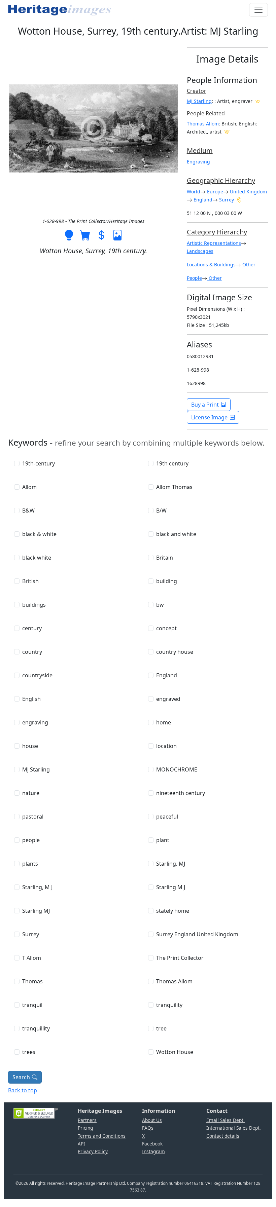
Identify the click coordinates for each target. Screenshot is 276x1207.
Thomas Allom (203, 123)
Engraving (198, 161)
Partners (87, 1120)
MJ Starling (199, 101)
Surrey (226, 199)
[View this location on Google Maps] (239, 199)
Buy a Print (205, 404)
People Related (206, 113)
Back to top (22, 1090)
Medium (200, 150)
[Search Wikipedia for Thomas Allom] (226, 131)
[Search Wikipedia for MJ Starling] (257, 101)
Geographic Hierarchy (221, 180)
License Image (209, 417)
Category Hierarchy (217, 231)
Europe (214, 191)
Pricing (85, 1128)
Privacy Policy (93, 1151)
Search (21, 1077)
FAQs (147, 1128)
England (202, 199)
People (194, 278)
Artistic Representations (214, 243)
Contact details (222, 1136)
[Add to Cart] (85, 234)
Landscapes (200, 251)
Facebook (152, 1143)
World (193, 191)
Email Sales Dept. (225, 1120)
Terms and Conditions (102, 1136)
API (81, 1143)
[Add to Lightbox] (69, 234)
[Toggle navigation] (258, 9)
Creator (196, 91)
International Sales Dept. (233, 1128)
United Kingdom (248, 191)
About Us (152, 1120)
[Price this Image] (101, 234)
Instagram (153, 1151)
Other (248, 264)
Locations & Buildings (211, 264)
